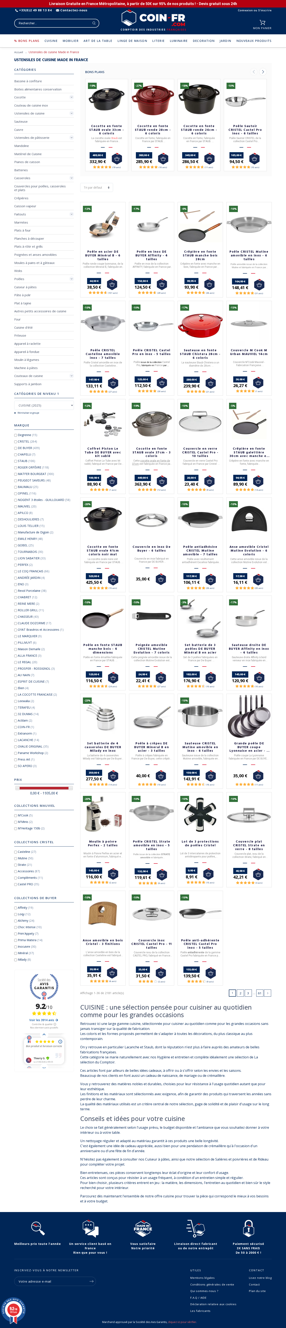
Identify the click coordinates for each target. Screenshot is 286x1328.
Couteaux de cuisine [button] (28, 376)
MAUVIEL (27, 506)
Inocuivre (27, 946)
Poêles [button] (19, 279)
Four (17, 319)
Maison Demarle (31, 649)
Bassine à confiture (28, 81)
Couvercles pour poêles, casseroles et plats (40, 188)
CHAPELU (26, 454)
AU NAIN (26, 675)
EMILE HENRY (30, 539)
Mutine (25, 858)
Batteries (21, 170)
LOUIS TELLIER (31, 526)
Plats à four (22, 230)
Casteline (27, 852)
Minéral (26, 953)
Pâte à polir (22, 295)
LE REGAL (27, 662)
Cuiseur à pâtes (25, 287)
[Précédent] (254, 72)
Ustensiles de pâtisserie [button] (31, 137)
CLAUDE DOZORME (34, 623)
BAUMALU (28, 487)
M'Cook (25, 815)
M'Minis (25, 822)
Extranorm (27, 733)
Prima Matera (30, 940)
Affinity (25, 908)
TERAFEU (26, 707)
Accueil (18, 52)
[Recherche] (94, 23)
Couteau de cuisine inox (31, 105)
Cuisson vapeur (25, 206)
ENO (23, 584)
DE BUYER (29, 448)
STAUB (26, 461)
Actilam (25, 720)
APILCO (25, 513)
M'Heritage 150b (31, 828)
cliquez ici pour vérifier (182, 1322)
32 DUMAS (28, 714)
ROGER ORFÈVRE (33, 467)
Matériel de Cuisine (28, 154)
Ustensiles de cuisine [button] (29, 113)
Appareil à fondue (26, 352)
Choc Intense (30, 927)
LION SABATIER (32, 558)
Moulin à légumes (26, 360)
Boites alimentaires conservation (38, 89)
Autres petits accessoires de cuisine (40, 311)
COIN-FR (26, 727)
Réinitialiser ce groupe (28, 412)
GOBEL (26, 545)
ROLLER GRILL (31, 610)
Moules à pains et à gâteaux (34, 263)
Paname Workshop (33, 753)
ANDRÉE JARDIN (31, 578)
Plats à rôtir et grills (28, 246)
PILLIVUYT (27, 643)
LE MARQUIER (30, 636)
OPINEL (27, 493)
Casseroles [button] (22, 178)
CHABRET (27, 597)
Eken (23, 688)
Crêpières (21, 198)
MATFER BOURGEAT (36, 474)
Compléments (30, 878)
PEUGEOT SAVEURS (34, 480)
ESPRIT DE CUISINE (33, 681)
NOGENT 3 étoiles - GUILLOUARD (44, 500)
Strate (25, 865)
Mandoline (21, 146)
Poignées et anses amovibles (35, 254)
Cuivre (18, 129)
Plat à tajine (22, 303)
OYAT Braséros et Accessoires (41, 630)
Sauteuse (21, 121)
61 (260, 993)
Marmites (21, 222)
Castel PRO (28, 884)
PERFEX (25, 565)
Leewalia (26, 701)
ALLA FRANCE (29, 656)
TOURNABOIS (30, 552)
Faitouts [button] (20, 214)
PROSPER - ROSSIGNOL (36, 668)
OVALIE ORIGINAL (33, 746)
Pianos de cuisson (27, 162)
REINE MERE (28, 604)
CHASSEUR (28, 617)
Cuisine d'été (23, 327)
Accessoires (29, 871)
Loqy (24, 914)
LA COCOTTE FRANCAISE (37, 694)
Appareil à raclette (27, 343)
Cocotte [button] (20, 97)
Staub (114, 138)
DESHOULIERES (31, 519)
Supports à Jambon (27, 384)
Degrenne (27, 435)
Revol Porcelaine (32, 591)
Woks (18, 271)
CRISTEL (27, 441)
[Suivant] (263, 72)
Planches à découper (29, 238)
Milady (24, 959)
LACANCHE (28, 740)
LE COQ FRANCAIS (33, 571)
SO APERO (27, 766)
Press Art (26, 759)
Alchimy (26, 921)
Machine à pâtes (26, 368)
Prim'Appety (28, 934)
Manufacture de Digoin (35, 532)
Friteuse (20, 335)
